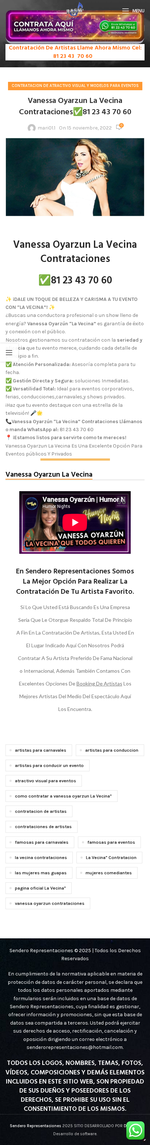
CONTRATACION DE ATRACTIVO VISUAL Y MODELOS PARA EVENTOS (75, 85)
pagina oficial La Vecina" (40, 888)
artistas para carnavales (40, 750)
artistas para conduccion (111, 750)
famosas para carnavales (41, 842)
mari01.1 (46, 128)
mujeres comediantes (109, 872)
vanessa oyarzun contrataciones (49, 903)
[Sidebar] (9, 352)
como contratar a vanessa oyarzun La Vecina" (63, 796)
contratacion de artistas (41, 811)
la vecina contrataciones (41, 857)
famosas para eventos (111, 842)
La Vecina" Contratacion (111, 857)
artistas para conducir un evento (49, 765)
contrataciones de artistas (43, 826)
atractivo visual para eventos (45, 780)
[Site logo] (75, 10)
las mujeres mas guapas (41, 872)
